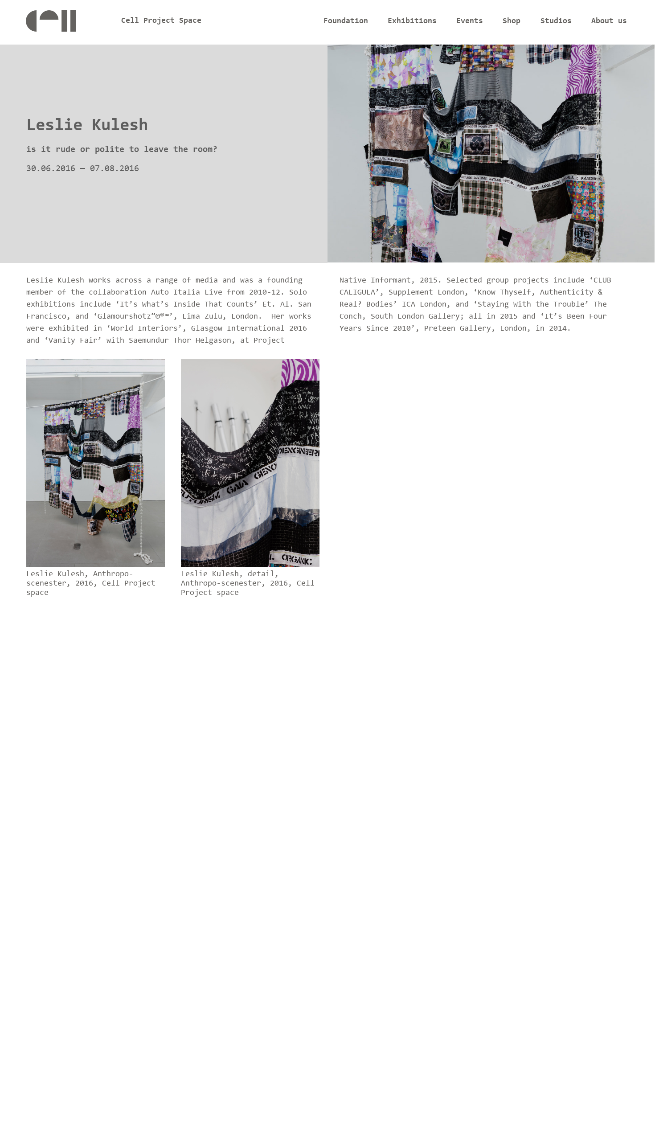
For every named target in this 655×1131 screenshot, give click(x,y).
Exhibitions (412, 21)
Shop (511, 21)
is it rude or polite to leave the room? (121, 149)
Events (469, 21)
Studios (556, 21)
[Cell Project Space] (66, 23)
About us (609, 21)
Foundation (345, 21)
